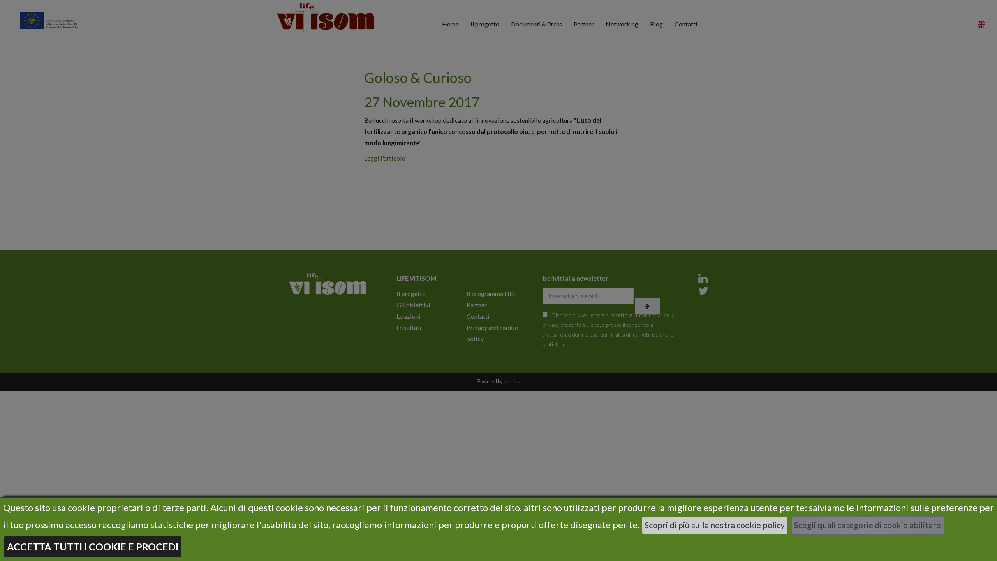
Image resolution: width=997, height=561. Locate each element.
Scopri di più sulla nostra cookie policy (715, 525)
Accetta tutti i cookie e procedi (92, 546)
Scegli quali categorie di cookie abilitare (867, 525)
